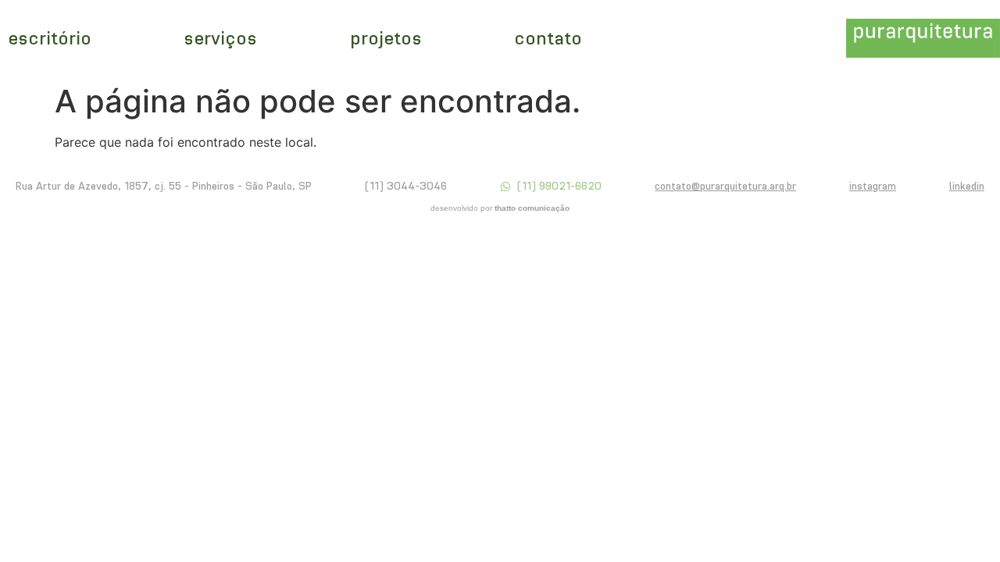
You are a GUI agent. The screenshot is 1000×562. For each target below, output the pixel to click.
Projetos (386, 38)
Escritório (49, 38)
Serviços (220, 38)
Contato (548, 38)
